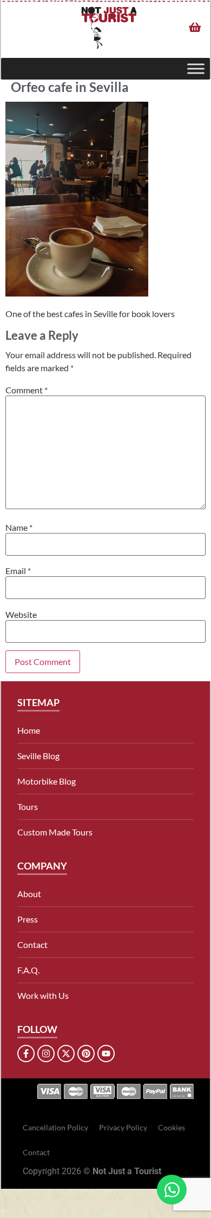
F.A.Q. (28, 970)
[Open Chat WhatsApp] (172, 1189)
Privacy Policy (123, 1127)
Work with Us (43, 995)
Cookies (171, 1127)
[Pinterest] (86, 1053)
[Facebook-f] (26, 1053)
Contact (32, 944)
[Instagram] (46, 1053)
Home (28, 730)
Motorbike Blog (46, 781)
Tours (27, 806)
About (29, 893)
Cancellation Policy (55, 1127)
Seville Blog (38, 755)
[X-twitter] (66, 1053)
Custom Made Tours (55, 832)
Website (21, 614)
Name (18, 527)
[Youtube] (106, 1053)
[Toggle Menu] (196, 69)
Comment (26, 390)
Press (27, 919)
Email (18, 571)
